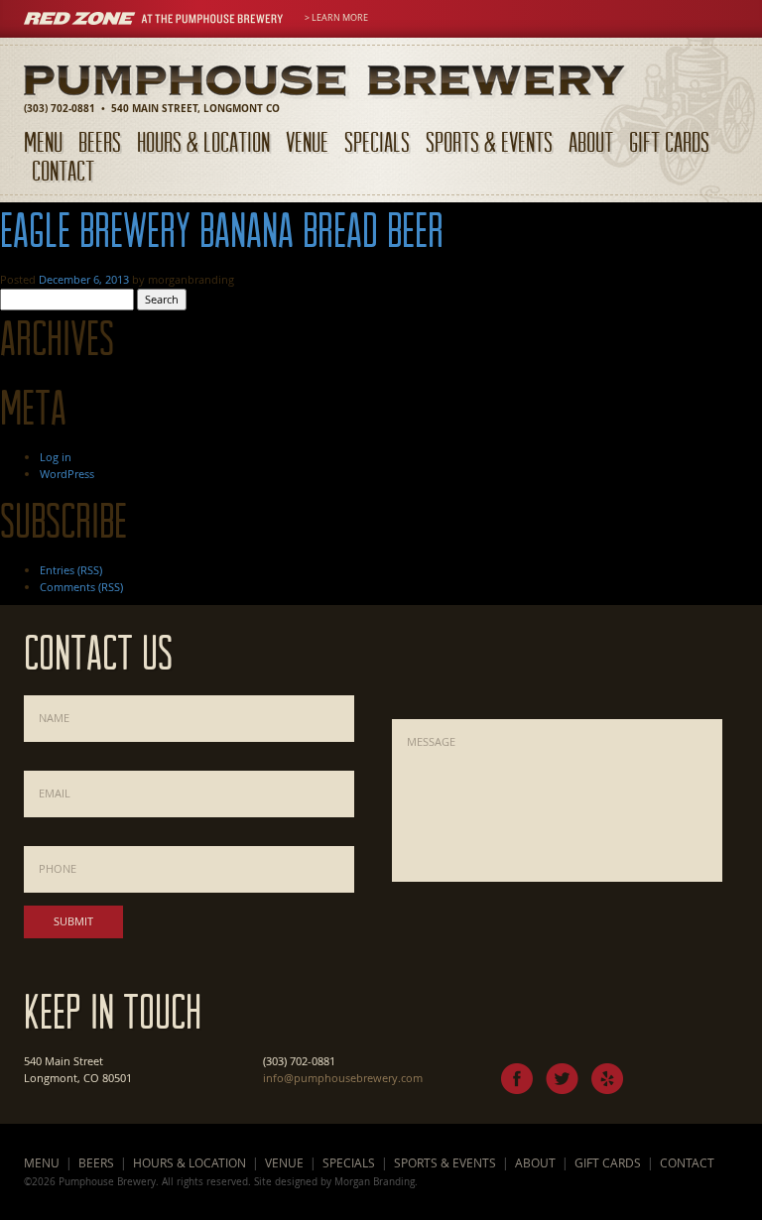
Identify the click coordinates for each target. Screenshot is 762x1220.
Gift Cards (669, 141)
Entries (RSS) (71, 569)
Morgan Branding (374, 1181)
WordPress (67, 473)
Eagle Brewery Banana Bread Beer (222, 229)
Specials (377, 141)
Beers (99, 141)
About (591, 141)
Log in (55, 456)
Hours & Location (203, 141)
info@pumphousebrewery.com (343, 1077)
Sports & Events (489, 141)
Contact (63, 170)
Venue (307, 141)
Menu (43, 141)
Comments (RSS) (81, 586)
